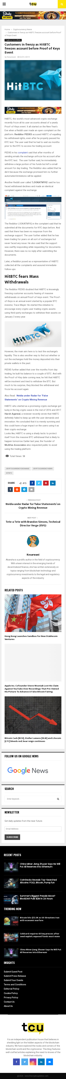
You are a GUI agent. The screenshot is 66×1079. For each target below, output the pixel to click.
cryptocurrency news (42, 468)
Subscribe (12, 837)
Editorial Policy (11, 989)
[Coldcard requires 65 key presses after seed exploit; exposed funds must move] (11, 937)
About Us (8, 1006)
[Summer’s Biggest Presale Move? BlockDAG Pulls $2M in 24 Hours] (11, 899)
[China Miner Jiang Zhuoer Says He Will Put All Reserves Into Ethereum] (11, 867)
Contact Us (9, 1002)
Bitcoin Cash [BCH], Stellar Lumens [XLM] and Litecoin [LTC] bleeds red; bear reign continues (33, 739)
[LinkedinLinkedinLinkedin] (41, 1062)
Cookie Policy (11, 993)
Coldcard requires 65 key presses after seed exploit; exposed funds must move (40, 935)
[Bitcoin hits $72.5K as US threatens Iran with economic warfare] (11, 921)
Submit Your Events (13, 980)
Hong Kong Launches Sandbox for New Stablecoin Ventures (31, 637)
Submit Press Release (15, 976)
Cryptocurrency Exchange (17, 468)
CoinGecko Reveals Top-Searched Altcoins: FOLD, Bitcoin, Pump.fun (38, 881)
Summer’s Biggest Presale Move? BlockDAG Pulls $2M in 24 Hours (37, 897)
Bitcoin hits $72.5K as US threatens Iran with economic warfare (39, 919)
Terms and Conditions (15, 984)
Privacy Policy (11, 997)
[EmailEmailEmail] (49, 1062)
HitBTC (9, 473)
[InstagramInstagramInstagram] (33, 1062)
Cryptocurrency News (13, 40)
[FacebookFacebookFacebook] (16, 1062)
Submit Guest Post (13, 971)
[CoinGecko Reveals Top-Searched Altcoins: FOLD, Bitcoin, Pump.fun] (11, 883)
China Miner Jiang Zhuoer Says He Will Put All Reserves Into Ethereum (40, 865)
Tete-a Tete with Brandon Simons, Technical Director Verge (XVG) (33, 524)
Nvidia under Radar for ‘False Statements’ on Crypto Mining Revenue (33, 506)
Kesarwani (11, 57)
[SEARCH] (58, 799)
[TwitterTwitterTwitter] (24, 1062)
